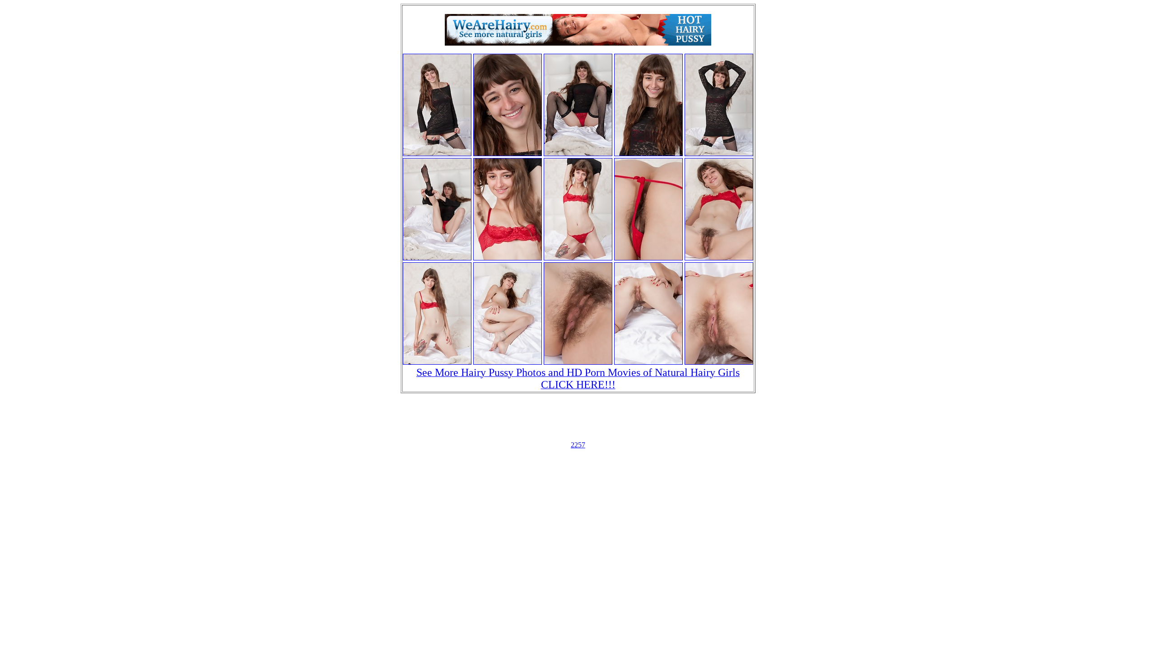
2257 (578, 445)
